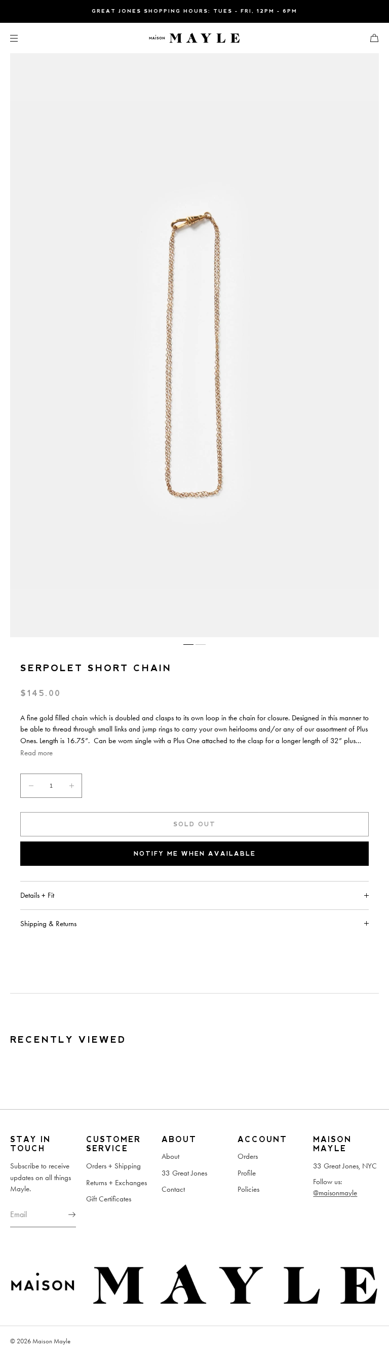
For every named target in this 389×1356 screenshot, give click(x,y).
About (170, 1156)
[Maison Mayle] (194, 38)
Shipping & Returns (48, 923)
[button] (370, 38)
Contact (173, 1189)
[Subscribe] (63, 1214)
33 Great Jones (184, 1173)
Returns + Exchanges (116, 1182)
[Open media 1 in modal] (194, 345)
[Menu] (22, 38)
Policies (248, 1189)
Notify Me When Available (195, 853)
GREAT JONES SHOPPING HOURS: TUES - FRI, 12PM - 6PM (194, 11)
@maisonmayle (335, 1192)
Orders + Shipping (113, 1165)
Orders (248, 1156)
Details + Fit (37, 895)
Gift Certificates (108, 1198)
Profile (247, 1173)
